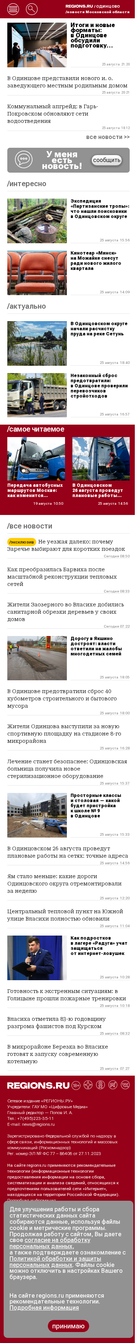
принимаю (68, 1326)
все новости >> (108, 137)
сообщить (107, 160)
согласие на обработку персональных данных (49, 1243)
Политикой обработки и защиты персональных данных (55, 1261)
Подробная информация (31, 1200)
